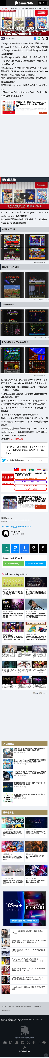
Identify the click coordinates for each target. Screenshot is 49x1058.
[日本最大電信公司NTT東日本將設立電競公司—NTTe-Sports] (36, 822)
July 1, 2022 (37, 460)
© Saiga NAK (24, 1051)
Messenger (15, 550)
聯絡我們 (20, 1007)
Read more (39, 507)
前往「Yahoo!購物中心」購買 (31, 481)
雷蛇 (36, 693)
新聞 (2, 38)
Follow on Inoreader (35, 564)
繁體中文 (42, 3)
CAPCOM (6, 527)
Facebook (24, 550)
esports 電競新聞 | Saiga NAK (24, 1037)
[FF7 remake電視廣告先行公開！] (36, 846)
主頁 (4, 1007)
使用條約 (28, 1007)
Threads (34, 550)
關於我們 (11, 1007)
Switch (29, 527)
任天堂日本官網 (16, 438)
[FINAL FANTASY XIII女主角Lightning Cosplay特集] (36, 870)
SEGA (22, 527)
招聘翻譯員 (6, 1010)
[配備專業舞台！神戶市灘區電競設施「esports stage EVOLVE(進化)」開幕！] (13, 870)
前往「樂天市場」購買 (31, 485)
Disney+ (44, 693)
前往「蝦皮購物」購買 (31, 478)
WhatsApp (6, 550)
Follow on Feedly (13, 564)
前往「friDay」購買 (31, 489)
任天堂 (15, 527)
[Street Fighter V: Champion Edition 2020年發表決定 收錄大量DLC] (13, 846)
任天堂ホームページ (44, 262)
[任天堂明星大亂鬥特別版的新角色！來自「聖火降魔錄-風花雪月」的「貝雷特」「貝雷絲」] (13, 822)
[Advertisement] (24, 149)
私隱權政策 (37, 1007)
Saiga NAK (24, 3)
